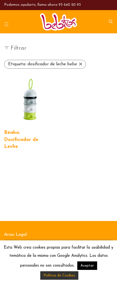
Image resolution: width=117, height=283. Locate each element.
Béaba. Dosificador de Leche (21, 139)
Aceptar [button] (87, 265)
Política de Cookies (59, 275)
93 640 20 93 (70, 5)
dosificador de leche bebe (42, 64)
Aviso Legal (15, 234)
